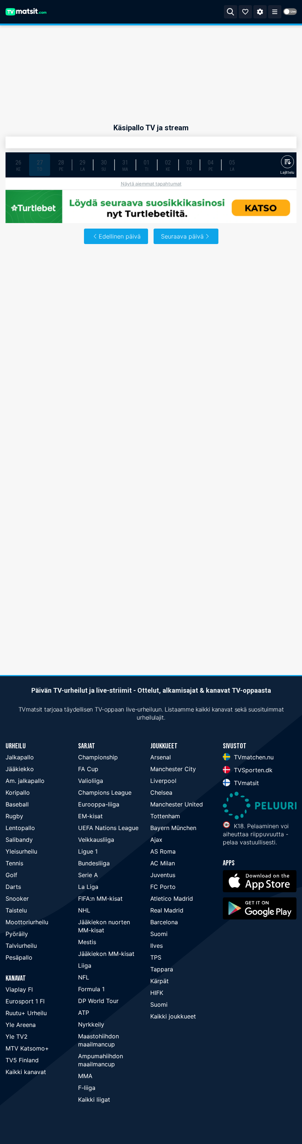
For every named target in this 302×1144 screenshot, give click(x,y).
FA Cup (88, 769)
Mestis (87, 942)
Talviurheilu (21, 945)
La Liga (88, 886)
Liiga (84, 965)
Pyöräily (17, 934)
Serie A (88, 875)
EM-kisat (90, 816)
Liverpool (163, 780)
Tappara (161, 969)
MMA (85, 1076)
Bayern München (173, 827)
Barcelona (164, 922)
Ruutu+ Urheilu (26, 1013)
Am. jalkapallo (25, 780)
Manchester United (176, 804)
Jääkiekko (20, 769)
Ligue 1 (88, 851)
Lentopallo (20, 827)
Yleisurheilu (21, 851)
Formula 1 (91, 989)
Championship (98, 757)
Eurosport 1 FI (25, 1001)
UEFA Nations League (108, 827)
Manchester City (173, 769)
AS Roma (163, 851)
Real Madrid (166, 910)
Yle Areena (21, 1024)
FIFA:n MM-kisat (100, 898)
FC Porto (163, 886)
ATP (83, 1012)
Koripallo (18, 792)
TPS (155, 957)
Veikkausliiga (96, 839)
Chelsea (161, 792)
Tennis (14, 863)
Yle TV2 (17, 1036)
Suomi (159, 934)
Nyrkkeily (91, 1024)
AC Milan (162, 863)
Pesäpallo (19, 957)
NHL (84, 910)
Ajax (156, 839)
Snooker (17, 898)
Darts (13, 886)
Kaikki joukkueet (173, 1016)
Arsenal (160, 757)
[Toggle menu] (274, 11)
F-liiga (86, 1087)
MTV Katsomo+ (27, 1048)
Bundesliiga (94, 863)
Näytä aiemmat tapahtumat (151, 184)
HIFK (156, 992)
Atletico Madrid (171, 898)
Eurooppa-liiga (98, 804)
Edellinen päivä (120, 236)
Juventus (162, 875)
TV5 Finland (22, 1060)
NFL (83, 977)
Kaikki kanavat (26, 1072)
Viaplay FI (19, 989)
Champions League (104, 792)
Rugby (14, 816)
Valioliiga (90, 780)
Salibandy (19, 839)
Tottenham (165, 816)
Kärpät (159, 981)
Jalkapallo (20, 757)
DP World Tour (98, 1000)
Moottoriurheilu (27, 922)
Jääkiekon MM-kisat (106, 953)
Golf (11, 875)
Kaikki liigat (94, 1099)
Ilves (156, 945)
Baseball (17, 804)
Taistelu (16, 910)
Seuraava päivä (182, 236)
